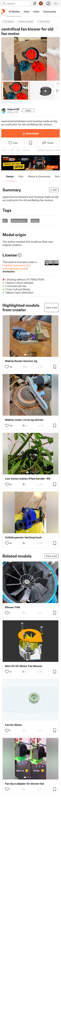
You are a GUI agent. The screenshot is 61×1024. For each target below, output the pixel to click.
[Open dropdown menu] (57, 28)
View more (51, 307)
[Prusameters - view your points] (41, 3)
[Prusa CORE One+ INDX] (30, 162)
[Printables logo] (3, 11)
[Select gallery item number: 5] (35, 354)
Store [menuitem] (26, 11)
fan (5, 220)
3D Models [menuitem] (14, 11)
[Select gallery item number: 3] (30, 354)
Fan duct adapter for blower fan (24, 783)
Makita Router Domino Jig (21, 360)
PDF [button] (55, 189)
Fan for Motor (13, 724)
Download (32, 133)
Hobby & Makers (26, 21)
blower (35, 220)
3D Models (9, 21)
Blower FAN (12, 607)
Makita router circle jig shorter (24, 419)
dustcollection (19, 220)
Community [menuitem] (49, 11)
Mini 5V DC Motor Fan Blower (23, 666)
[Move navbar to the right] (58, 11)
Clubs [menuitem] (36, 11)
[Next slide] (57, 91)
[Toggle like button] (7, 367)
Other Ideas (44, 21)
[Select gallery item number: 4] (33, 354)
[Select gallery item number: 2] (28, 354)
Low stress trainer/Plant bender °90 (27, 478)
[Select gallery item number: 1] (25, 354)
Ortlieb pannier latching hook (23, 537)
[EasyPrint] (34, 3)
